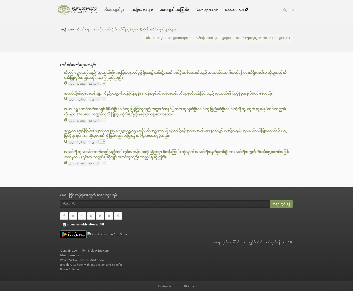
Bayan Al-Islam (69, 269)
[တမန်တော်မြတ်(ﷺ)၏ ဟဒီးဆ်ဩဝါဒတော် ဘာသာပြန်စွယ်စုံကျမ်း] (77, 10)
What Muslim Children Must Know (82, 260)
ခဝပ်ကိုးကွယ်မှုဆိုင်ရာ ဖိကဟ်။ (254, 37)
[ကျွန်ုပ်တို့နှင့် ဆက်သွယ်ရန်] (292, 10)
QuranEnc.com (69, 250)
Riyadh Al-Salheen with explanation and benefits (91, 264)
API (289, 242)
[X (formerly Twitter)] (73, 216)
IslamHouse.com (70, 255)
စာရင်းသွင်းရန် (281, 204)
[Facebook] (64, 216)
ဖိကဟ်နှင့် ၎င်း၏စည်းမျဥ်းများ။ (212, 37)
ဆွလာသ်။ (284, 37)
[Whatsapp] (82, 216)
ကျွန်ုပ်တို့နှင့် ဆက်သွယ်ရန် (264, 242)
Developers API (207, 10)
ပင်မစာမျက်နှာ (114, 10)
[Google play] (100, 216)
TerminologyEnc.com (95, 250)
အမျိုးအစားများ (142, 10)
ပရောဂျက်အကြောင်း (174, 10)
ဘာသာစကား (235, 10)
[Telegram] (91, 216)
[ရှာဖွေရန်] (285, 10)
